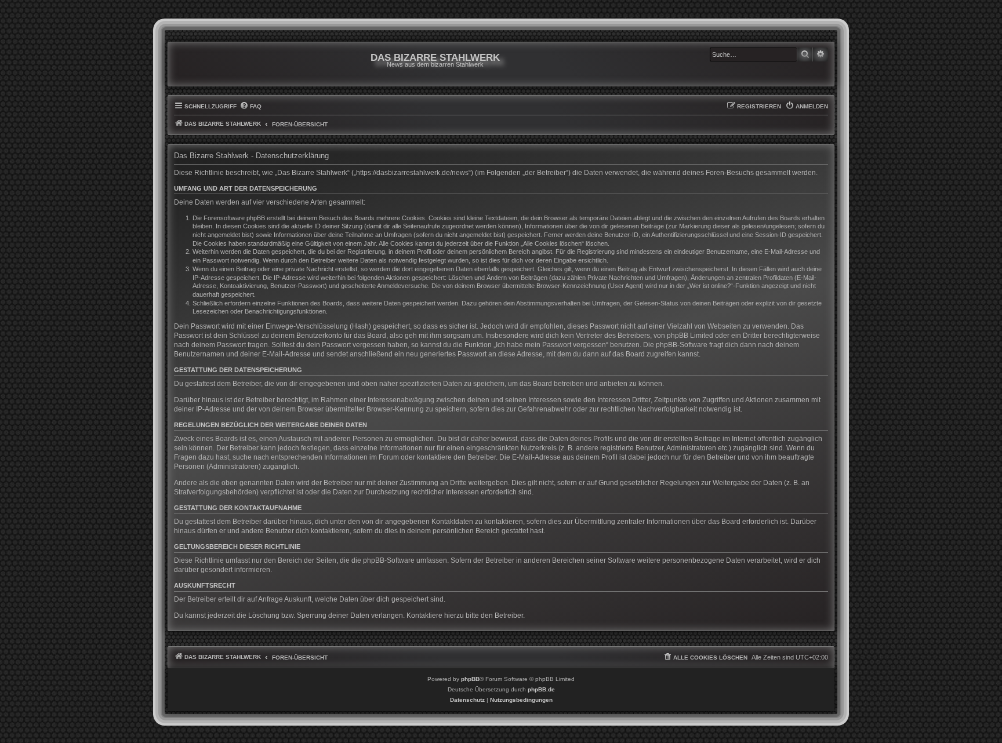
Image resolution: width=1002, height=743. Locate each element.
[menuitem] (250, 107)
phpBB (470, 679)
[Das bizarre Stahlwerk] (221, 64)
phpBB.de (541, 689)
